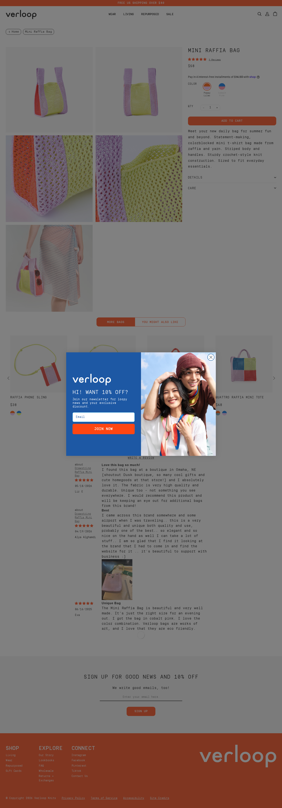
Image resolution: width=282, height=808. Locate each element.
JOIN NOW (103, 429)
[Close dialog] (211, 357)
